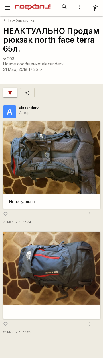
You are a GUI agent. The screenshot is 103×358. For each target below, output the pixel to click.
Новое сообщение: (22, 63)
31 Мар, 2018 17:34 (17, 222)
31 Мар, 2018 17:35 (22, 69)
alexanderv (53, 63)
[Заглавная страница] (33, 4)
